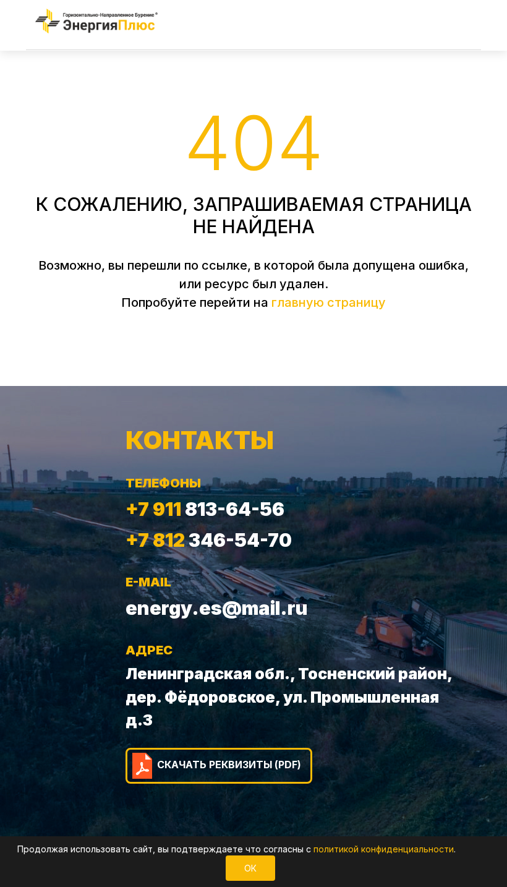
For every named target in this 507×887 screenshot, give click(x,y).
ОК (250, 868)
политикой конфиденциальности (383, 849)
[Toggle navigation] (458, 21)
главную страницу (328, 302)
